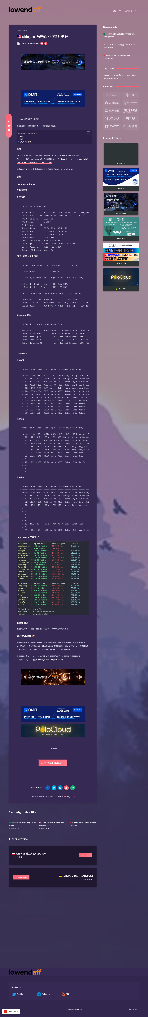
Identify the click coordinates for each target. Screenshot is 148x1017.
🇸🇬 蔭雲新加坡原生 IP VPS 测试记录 (83, 823)
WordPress (78, 1009)
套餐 (21, 136)
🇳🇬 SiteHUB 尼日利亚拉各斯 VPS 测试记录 (119, 34)
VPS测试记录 (22, 31)
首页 (114, 11)
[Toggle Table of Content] (87, 133)
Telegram (46, 994)
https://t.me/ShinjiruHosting (50, 659)
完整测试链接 (22, 190)
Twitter (20, 994)
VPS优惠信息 (118, 75)
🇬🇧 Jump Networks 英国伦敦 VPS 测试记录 (119, 45)
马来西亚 (54, 748)
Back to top (133, 1009)
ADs (120, 11)
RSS (67, 994)
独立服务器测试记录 (111, 78)
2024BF (107, 75)
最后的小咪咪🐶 (25, 142)
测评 (21, 139)
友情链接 (128, 11)
